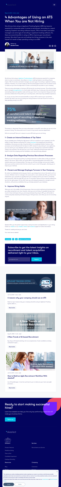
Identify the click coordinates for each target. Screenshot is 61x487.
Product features (9, 447)
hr (13, 239)
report (30, 80)
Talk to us (10, 419)
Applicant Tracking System (26, 78)
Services (34, 443)
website (13, 226)
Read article (12, 307)
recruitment (8, 239)
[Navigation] (54, 4)
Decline (19, 484)
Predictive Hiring (9, 450)
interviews (33, 142)
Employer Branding (10, 459)
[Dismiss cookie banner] (57, 471)
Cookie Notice (45, 479)
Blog (6, 466)
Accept (8, 484)
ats (16, 239)
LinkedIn (20, 226)
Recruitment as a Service (38, 447)
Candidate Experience (11, 456)
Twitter (25, 226)
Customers (34, 466)
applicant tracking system (24, 239)
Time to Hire (8, 453)
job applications (17, 90)
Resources (8, 462)
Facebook (32, 226)
